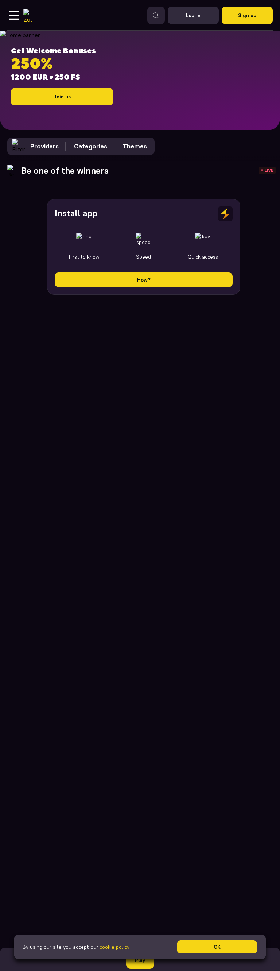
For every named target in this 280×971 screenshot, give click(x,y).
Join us (62, 96)
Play (140, 960)
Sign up (247, 15)
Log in (193, 15)
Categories (90, 146)
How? (144, 279)
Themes (134, 146)
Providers (44, 146)
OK (217, 947)
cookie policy (114, 947)
